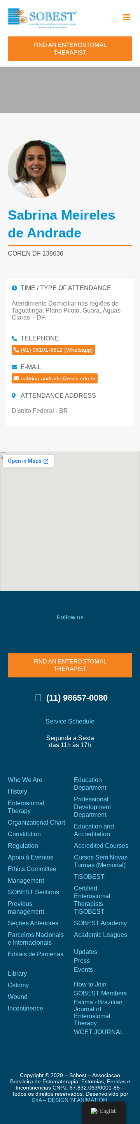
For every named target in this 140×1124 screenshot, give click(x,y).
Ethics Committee (32, 869)
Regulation (23, 845)
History (17, 791)
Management (26, 880)
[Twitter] (63, 631)
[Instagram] (49, 631)
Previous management (26, 908)
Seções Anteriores (33, 923)
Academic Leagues (100, 935)
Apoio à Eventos (30, 857)
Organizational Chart (36, 822)
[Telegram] (104, 631)
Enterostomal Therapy (26, 807)
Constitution (24, 834)
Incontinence (25, 1008)
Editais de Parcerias (35, 954)
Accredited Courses (101, 845)
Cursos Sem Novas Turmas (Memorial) (101, 861)
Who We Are (25, 780)
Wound (18, 996)
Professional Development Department (92, 807)
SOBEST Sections (33, 892)
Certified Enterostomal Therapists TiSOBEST (92, 900)
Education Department (90, 784)
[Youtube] (77, 631)
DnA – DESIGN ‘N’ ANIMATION (69, 1100)
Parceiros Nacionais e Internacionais (36, 939)
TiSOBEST (89, 876)
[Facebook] (36, 631)
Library (17, 973)
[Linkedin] (90, 631)
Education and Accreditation (94, 830)
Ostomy (18, 985)
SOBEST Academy (100, 923)
